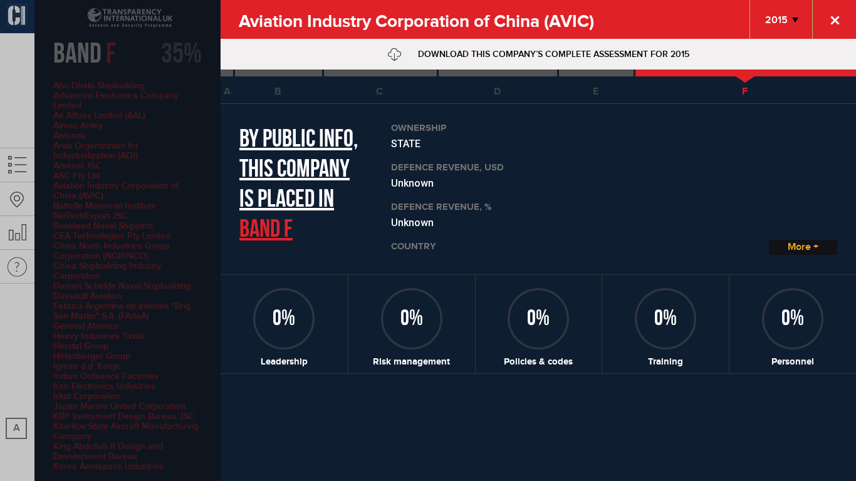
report (17, 232)
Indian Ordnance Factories (106, 376)
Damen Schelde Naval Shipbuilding (122, 286)
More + (803, 247)
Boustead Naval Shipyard (103, 225)
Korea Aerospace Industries (108, 466)
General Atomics (85, 326)
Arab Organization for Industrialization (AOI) (95, 150)
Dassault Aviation (87, 296)
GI (17, 16)
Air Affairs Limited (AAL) (99, 115)
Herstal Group (80, 346)
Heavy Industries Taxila (99, 336)
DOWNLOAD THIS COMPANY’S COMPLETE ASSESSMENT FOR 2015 (552, 54)
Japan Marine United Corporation (119, 406)
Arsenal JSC (77, 165)
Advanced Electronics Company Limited (116, 100)
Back (834, 19)
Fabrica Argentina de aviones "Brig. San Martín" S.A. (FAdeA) (122, 311)
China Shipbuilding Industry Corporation (107, 271)
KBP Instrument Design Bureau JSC (124, 416)
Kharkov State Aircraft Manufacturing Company (126, 431)
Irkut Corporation (86, 396)
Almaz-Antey (78, 125)
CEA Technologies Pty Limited (111, 235)
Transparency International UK (113, 18)
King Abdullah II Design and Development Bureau (108, 451)
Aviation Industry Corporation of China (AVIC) (116, 190)
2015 (776, 20)
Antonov (69, 135)
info (17, 266)
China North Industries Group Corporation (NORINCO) (111, 250)
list (17, 165)
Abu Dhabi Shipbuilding (99, 85)
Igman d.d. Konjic (87, 366)
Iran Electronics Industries (104, 386)
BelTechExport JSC (90, 215)
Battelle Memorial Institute (104, 205)
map (17, 198)
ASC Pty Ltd (76, 175)
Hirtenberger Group (91, 356)
